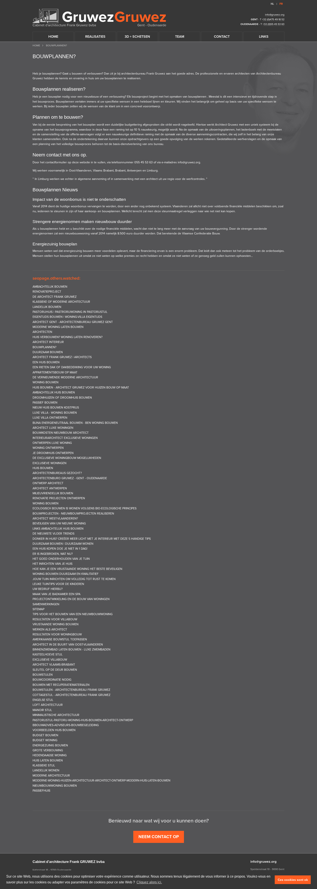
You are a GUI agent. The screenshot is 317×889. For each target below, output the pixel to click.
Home (36, 45)
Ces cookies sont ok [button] (293, 879)
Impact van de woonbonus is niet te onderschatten (79, 199)
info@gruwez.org (274, 14)
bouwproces (46, 101)
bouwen (77, 73)
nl (272, 4)
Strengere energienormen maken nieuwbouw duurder (82, 221)
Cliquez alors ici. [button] (149, 882)
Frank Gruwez (155, 73)
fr (281, 4)
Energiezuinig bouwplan (55, 244)
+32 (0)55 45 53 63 (273, 24)
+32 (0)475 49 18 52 (273, 19)
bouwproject (140, 96)
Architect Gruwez (226, 124)
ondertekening (87, 139)
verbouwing (117, 96)
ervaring (78, 78)
